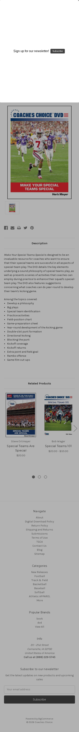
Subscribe (57, 51)
